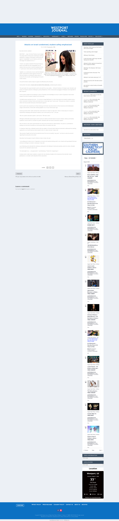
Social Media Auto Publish (54, 520)
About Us (77, 504)
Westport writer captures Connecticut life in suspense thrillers (93, 64)
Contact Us (69, 504)
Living (63, 36)
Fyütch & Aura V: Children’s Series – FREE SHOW (92, 438)
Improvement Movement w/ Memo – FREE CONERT (92, 292)
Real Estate (98, 36)
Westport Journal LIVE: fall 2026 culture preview (93, 81)
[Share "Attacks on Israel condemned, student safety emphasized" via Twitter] (50, 167)
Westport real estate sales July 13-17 (92, 77)
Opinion (77, 36)
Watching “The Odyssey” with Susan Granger (92, 68)
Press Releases (47, 504)
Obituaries (70, 36)
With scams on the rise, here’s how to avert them (92, 95)
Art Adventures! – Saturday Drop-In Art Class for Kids (92, 203)
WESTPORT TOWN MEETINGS (93, 124)
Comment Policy (59, 504)
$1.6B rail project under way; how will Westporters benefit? (92, 59)
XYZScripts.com (66, 520)
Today (93, 450)
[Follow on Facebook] (58, 510)
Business (24, 36)
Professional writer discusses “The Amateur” (92, 73)
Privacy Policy (36, 504)
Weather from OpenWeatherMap (93, 497)
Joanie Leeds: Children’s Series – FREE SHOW (92, 267)
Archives (84, 504)
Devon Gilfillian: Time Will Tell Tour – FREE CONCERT (92, 176)
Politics (90, 36)
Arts (18, 36)
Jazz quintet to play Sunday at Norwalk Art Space (93, 86)
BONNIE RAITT (91, 225)
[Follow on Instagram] (61, 510)
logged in (23, 189)
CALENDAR (30, 36)
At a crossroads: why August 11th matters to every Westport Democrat (92, 100)
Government (55, 36)
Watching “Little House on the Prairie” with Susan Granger (93, 48)
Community (38, 36)
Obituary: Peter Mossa (89, 55)
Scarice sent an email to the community (40, 85)
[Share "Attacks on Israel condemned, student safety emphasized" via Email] (53, 167)
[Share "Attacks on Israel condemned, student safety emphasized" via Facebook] (47, 167)
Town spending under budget (91, 51)
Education (46, 36)
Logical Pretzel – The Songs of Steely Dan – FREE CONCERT (93, 368)
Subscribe (20, 505)
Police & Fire (83, 36)
